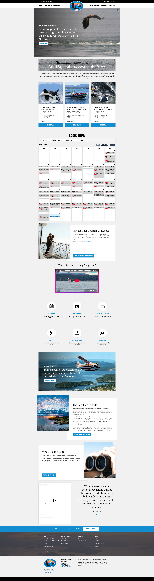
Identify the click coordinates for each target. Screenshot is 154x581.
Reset (82, 140)
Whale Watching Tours (52, 5)
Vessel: (67, 140)
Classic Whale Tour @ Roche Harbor (51, 540)
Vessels (96, 541)
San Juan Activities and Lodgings (67, 541)
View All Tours (43, 43)
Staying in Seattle (64, 543)
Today (98, 144)
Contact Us (97, 546)
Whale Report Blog (48, 475)
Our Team (97, 540)
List (107, 144)
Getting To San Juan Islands (82, 434)
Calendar (103, 144)
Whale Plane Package (49, 380)
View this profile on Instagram (46, 503)
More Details (50, 125)
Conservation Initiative (99, 543)
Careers (96, 548)
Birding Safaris (47, 548)
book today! (85, 78)
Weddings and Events (48, 546)
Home (40, 5)
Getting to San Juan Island (66, 538)
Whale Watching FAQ (82, 540)
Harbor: (54, 140)
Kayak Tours (46, 551)
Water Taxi (46, 549)
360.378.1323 (46, 1)
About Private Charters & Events (83, 256)
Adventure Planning (65, 536)
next (114, 500)
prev (79, 500)
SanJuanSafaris (45, 521)
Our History (97, 538)
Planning (104, 5)
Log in (104, 1)
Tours (45, 536)
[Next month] (113, 145)
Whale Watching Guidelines (83, 541)
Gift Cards (109, 1)
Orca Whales (94, 5)
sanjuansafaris (52, 521)
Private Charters (47, 545)
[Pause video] (118, 10)
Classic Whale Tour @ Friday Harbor (51, 538)
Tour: (40, 140)
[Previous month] (111, 145)
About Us (112, 5)
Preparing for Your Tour (65, 540)
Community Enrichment (99, 545)
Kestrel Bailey (88, 241)
